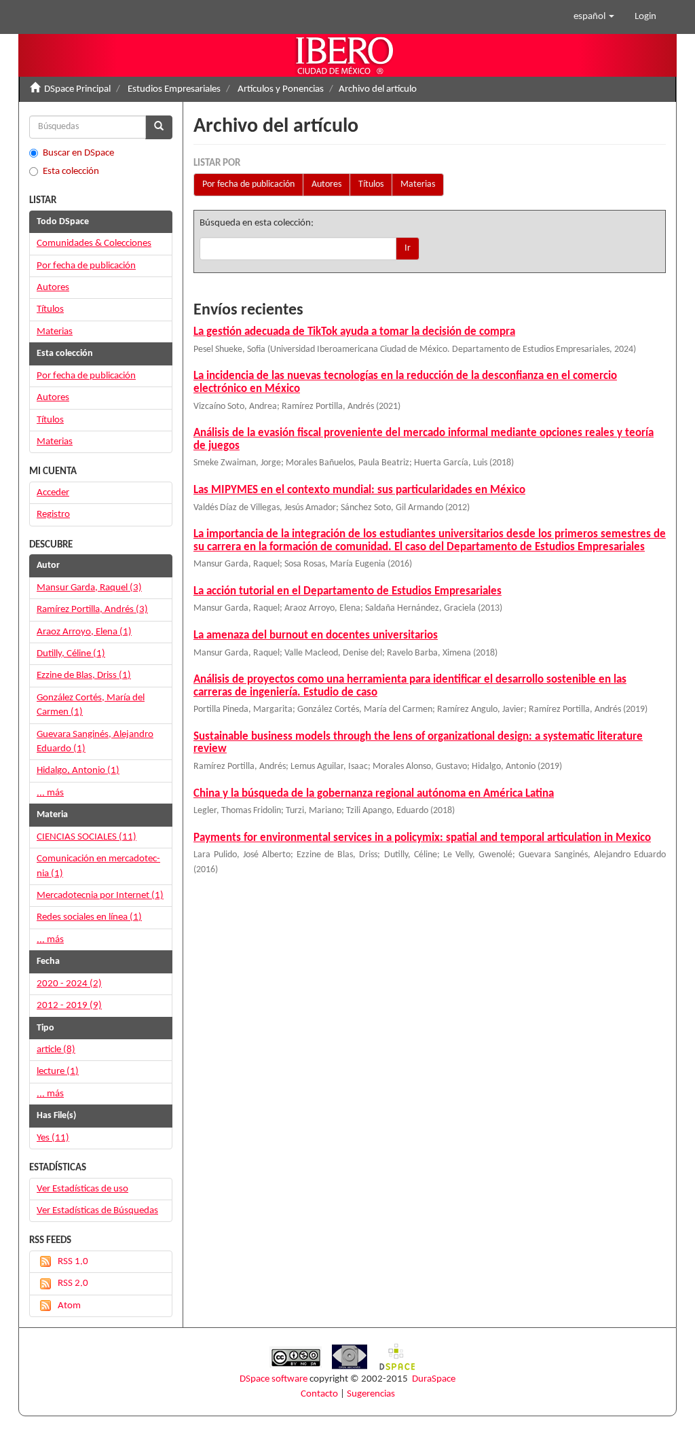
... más (50, 793)
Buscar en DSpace (78, 153)
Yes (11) (53, 1138)
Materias (417, 184)
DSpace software (273, 1379)
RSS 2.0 (73, 1283)
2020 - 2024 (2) (69, 984)
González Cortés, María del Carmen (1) (91, 705)
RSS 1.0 (73, 1262)
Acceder (53, 493)
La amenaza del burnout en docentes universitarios (315, 635)
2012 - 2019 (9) (69, 1006)
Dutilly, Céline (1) (71, 654)
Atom (69, 1306)
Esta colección (71, 171)
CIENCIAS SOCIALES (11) (86, 837)
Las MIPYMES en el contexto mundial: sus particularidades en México (359, 490)
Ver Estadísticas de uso (82, 1189)
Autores (326, 184)
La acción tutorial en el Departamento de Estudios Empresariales (347, 591)
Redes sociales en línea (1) (89, 917)
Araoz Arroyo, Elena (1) (84, 632)
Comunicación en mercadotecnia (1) (98, 866)
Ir (408, 248)
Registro (53, 514)
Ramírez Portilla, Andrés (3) (92, 610)
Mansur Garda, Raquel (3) (89, 588)
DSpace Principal (77, 89)
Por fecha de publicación (248, 184)
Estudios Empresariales (174, 89)
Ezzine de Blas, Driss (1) (84, 675)
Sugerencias (371, 1394)
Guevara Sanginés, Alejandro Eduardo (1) (95, 742)
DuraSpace (433, 1379)
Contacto (319, 1394)
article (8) (56, 1050)
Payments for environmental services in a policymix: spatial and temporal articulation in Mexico (422, 838)
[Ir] (158, 127)
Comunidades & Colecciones (94, 243)
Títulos (370, 184)
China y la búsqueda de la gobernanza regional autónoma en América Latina (373, 793)
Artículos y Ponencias (281, 89)
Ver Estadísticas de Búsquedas (97, 1211)
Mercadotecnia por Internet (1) (100, 896)
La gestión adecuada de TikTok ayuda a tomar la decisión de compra (354, 332)
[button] (593, 17)
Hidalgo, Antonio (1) (78, 771)
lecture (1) (58, 1071)
